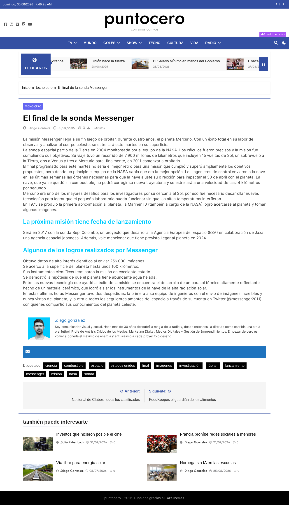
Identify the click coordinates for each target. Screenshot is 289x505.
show (132, 43)
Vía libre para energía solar (80, 462)
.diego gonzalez (39, 128)
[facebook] (6, 24)
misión (56, 374)
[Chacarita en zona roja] (223, 64)
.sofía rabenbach (72, 442)
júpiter (213, 365)
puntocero (144, 18)
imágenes (164, 365)
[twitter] (17, 24)
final (145, 365)
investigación (189, 365)
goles (109, 43)
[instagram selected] (11, 24)
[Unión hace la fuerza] (67, 64)
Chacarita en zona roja (255, 61)
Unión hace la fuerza (97, 61)
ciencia (51, 365)
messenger (35, 374)
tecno (155, 43)
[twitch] (23, 24)
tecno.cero (33, 106)
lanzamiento (235, 365)
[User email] (28, 352)
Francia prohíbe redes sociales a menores (218, 434)
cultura (175, 43)
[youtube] (30, 24)
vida (194, 43)
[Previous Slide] (276, 4)
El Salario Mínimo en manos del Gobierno (175, 61)
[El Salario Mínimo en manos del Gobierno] (128, 64)
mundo (90, 43)
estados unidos (123, 365)
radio (210, 43)
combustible (74, 365)
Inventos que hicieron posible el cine (89, 434)
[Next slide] (283, 4)
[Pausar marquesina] (263, 64)
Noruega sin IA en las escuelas (208, 462)
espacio (97, 365)
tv (70, 43)
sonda (89, 374)
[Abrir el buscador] (276, 43)
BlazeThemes (174, 498)
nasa (73, 374)
